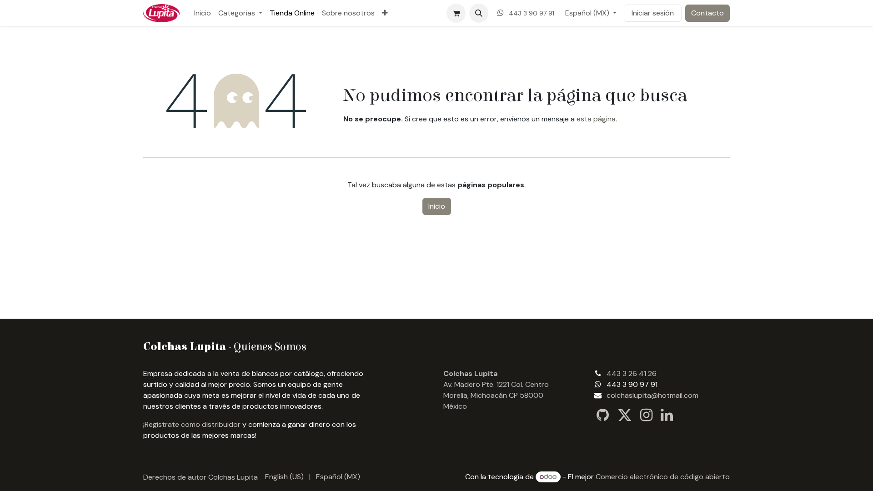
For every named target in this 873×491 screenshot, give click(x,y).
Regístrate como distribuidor (193, 424)
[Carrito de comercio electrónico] (456, 13)
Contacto (707, 13)
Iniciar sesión (653, 13)
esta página (596, 119)
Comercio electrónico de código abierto (663, 476)
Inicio (436, 206)
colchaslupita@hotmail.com (652, 395)
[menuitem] (203, 13)
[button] (478, 13)
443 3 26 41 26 (632, 373)
